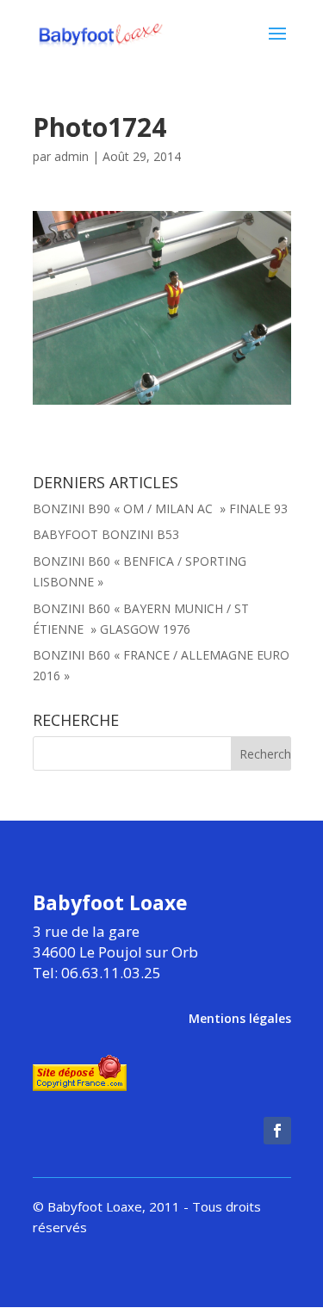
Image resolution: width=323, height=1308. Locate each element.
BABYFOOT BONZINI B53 (106, 534)
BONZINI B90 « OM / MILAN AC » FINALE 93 (160, 508)
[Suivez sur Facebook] (277, 1130)
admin (71, 156)
